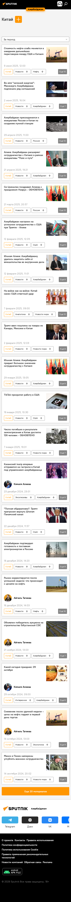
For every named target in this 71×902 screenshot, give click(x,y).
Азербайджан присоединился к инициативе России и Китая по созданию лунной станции (21, 120)
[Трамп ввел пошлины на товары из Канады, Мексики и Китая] (56, 332)
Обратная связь (32, 862)
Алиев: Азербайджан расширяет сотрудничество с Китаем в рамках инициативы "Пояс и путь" (23, 155)
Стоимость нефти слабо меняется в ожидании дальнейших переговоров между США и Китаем (24, 51)
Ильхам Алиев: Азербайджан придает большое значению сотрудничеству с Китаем (20, 363)
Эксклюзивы (21, 497)
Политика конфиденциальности (19, 844)
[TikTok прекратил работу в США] (56, 401)
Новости (19, 71)
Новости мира (42, 314)
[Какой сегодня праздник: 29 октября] (56, 673)
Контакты (20, 840)
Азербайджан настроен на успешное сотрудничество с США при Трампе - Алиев (23, 224)
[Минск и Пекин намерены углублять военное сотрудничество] (56, 762)
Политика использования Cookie (20, 849)
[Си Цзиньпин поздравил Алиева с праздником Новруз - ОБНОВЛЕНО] (56, 193)
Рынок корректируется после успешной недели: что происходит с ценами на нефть (23, 580)
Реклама (47, 862)
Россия (36, 140)
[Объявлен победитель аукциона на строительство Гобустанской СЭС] (56, 629)
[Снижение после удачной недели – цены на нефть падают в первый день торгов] (56, 718)
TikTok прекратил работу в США (21, 394)
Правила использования (40, 840)
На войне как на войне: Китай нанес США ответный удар (20, 292)
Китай (7, 19)
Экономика (38, 744)
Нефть (36, 71)
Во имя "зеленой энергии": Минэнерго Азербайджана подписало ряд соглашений (19, 86)
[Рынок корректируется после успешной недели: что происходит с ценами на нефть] (56, 584)
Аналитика (20, 314)
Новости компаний (12, 862)
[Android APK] (12, 872)
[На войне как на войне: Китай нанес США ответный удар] (56, 297)
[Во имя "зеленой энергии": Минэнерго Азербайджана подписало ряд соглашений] (56, 89)
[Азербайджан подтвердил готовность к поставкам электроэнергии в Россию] (56, 549)
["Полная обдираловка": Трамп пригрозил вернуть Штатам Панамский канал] (56, 515)
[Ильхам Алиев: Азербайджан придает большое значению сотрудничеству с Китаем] (56, 366)
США (35, 244)
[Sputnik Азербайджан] (10, 5)
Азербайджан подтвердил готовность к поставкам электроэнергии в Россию (18, 546)
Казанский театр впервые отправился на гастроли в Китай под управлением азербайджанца (23, 467)
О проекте (7, 840)
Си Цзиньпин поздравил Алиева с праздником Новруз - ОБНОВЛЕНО (24, 188)
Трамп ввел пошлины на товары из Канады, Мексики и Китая (23, 327)
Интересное (21, 700)
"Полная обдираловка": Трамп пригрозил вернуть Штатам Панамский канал (21, 511)
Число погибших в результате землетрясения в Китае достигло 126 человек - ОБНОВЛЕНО (22, 432)
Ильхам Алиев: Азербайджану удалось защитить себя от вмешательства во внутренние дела (24, 259)
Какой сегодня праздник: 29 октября (20, 668)
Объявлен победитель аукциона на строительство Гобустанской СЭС (23, 624)
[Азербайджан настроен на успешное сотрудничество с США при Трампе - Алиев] (56, 228)
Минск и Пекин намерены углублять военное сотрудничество (23, 757)
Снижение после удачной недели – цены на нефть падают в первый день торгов (24, 714)
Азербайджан (39, 106)
